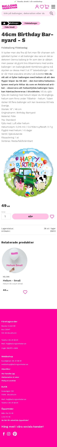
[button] (53, 6)
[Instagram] (8, 434)
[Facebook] (3, 434)
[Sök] (51, 13)
